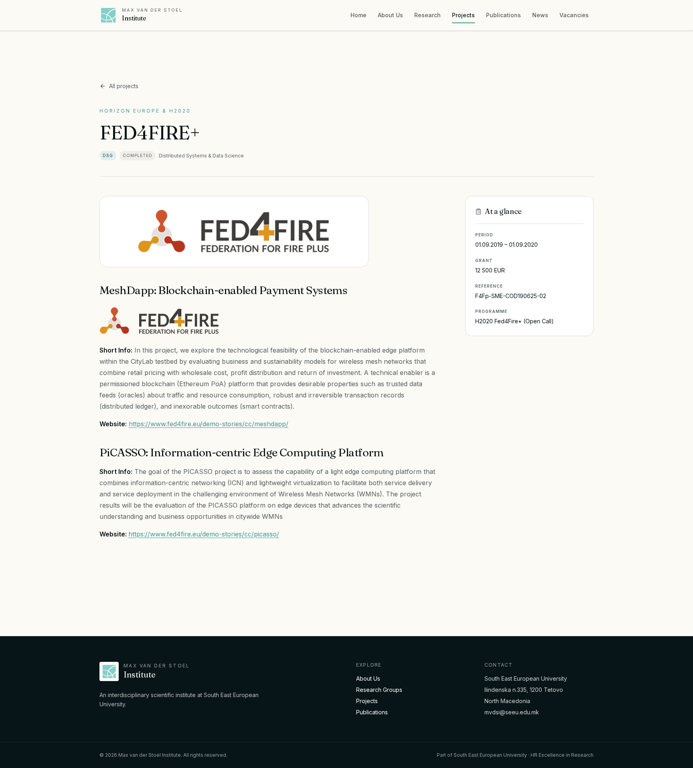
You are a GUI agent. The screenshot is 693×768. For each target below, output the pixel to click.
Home (359, 15)
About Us (390, 15)
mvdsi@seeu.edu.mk (511, 712)
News (540, 15)
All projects (123, 86)
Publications (503, 15)
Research (427, 15)
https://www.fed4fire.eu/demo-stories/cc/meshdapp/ (208, 424)
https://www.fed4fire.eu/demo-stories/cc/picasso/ (203, 534)
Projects (463, 15)
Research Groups (379, 689)
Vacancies (574, 15)
